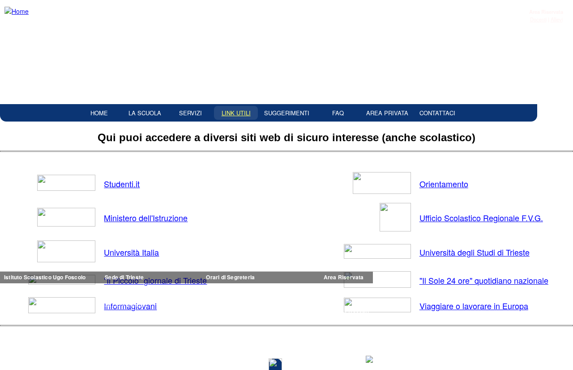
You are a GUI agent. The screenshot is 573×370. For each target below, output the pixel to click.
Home (99, 113)
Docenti (538, 19)
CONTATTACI (437, 113)
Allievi (557, 19)
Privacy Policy (503, 355)
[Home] (17, 11)
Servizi (190, 113)
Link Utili (236, 113)
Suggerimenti (286, 113)
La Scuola (144, 113)
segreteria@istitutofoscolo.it (160, 337)
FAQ (338, 113)
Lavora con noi (462, 355)
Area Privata (387, 113)
